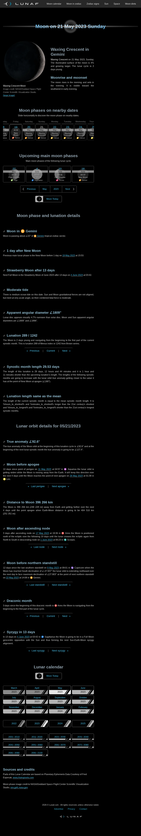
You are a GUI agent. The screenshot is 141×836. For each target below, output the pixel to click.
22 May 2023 (12, 577)
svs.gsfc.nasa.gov (19, 787)
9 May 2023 (53, 568)
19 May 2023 (68, 255)
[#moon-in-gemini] (4, 231)
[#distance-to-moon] (4, 502)
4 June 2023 (77, 275)
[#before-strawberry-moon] (4, 270)
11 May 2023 (44, 469)
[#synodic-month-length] (4, 367)
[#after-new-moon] (4, 251)
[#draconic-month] (4, 601)
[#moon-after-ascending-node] (4, 528)
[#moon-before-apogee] (4, 464)
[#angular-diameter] (4, 312)
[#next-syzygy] (4, 632)
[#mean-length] (4, 396)
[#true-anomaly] (4, 441)
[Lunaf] (22, 4)
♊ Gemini (39, 236)
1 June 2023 (46, 540)
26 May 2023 (76, 476)
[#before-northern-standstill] (4, 563)
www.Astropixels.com (23, 777)
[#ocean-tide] (4, 290)
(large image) (9, 95)
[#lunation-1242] (4, 335)
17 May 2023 (42, 533)
